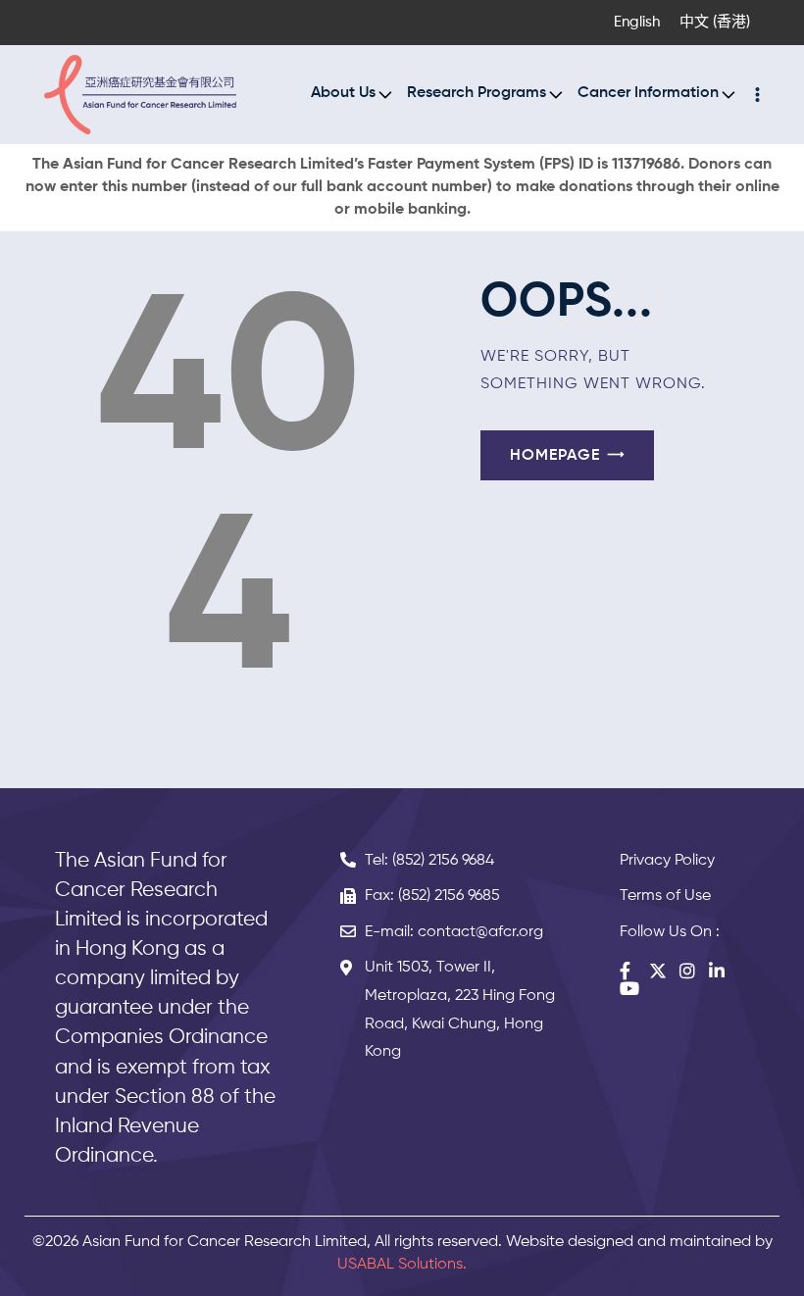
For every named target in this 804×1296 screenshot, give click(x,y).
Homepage (555, 456)
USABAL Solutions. (402, 1264)
